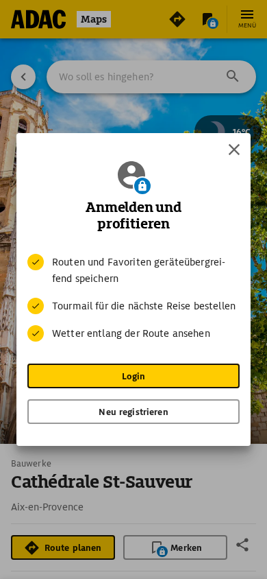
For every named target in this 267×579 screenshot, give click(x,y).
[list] (133, 298)
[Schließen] (234, 149)
